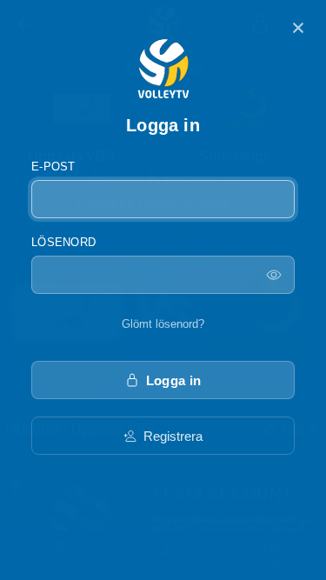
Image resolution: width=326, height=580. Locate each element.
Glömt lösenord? (163, 323)
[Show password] (274, 275)
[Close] (298, 27)
